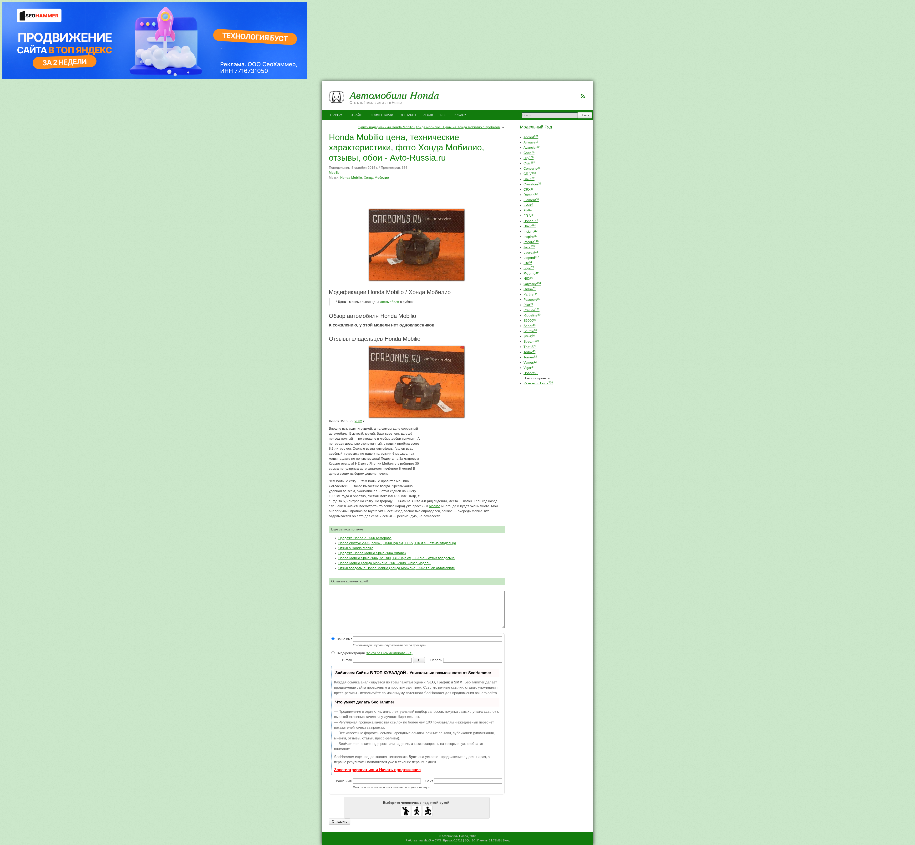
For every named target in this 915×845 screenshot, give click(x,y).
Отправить (339, 821)
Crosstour (532, 184)
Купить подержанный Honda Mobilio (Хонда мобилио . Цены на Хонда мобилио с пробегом (429, 127)
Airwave (531, 142)
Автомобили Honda (394, 94)
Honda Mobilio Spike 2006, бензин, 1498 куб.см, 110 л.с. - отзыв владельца (396, 558)
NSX (528, 278)
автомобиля (389, 302)
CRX (528, 189)
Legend (531, 258)
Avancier (531, 147)
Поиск (584, 115)
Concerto (532, 168)
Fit (528, 210)
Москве (434, 506)
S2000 (530, 320)
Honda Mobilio (351, 177)
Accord (531, 137)
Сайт (429, 781)
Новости (531, 373)
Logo (529, 268)
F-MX (528, 205)
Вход (506, 840)
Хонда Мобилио (376, 177)
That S (530, 347)
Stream (531, 341)
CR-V (530, 174)
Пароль (436, 660)
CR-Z (529, 179)
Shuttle (530, 331)
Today (529, 352)
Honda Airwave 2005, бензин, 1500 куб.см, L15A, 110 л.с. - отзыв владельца (397, 543)
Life (528, 263)
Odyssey (532, 284)
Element (531, 200)
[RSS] (583, 96)
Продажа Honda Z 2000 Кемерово (364, 538)
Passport (532, 299)
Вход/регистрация (374, 653)
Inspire (530, 237)
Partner (531, 294)
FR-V (529, 216)
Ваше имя (344, 639)
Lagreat (531, 252)
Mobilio (334, 172)
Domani (531, 195)
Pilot (528, 305)
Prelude (531, 310)
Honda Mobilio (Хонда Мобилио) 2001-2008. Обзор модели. (384, 563)
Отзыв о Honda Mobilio (355, 548)
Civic (529, 163)
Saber (529, 326)
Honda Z (531, 221)
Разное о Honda (538, 383)
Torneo (530, 357)
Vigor (529, 368)
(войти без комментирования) (389, 653)
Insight (531, 231)
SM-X (529, 336)
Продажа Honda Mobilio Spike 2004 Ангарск (372, 553)
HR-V (530, 226)
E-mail (347, 660)
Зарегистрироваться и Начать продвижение (377, 770)
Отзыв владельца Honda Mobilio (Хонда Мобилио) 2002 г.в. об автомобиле (396, 568)
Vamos (530, 362)
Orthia (530, 289)
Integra (531, 242)
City (529, 158)
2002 (358, 421)
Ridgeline (532, 315)
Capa (529, 153)
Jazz (529, 247)
